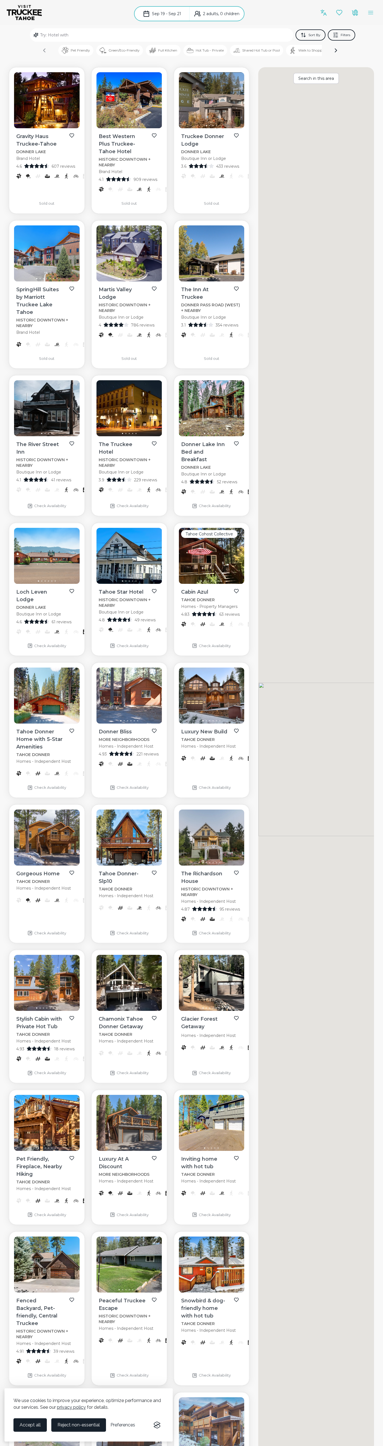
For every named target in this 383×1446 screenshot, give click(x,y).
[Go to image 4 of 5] (132, 433)
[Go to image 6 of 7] (53, 125)
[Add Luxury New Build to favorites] (236, 731)
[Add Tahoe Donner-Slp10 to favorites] (154, 873)
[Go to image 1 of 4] (206, 125)
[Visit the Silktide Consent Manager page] (157, 1425)
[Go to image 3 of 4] (213, 125)
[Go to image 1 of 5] (122, 433)
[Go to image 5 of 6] (216, 278)
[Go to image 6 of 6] (219, 278)
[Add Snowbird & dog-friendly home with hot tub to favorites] (236, 1300)
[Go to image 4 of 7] (46, 125)
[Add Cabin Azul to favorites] (236, 591)
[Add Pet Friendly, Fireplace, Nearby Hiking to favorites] (71, 1158)
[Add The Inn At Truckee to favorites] (236, 288)
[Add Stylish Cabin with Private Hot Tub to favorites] (71, 1018)
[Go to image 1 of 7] (36, 125)
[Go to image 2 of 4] (209, 125)
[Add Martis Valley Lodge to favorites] (154, 288)
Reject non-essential (78, 1425)
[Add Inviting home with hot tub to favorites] (236, 1158)
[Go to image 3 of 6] (209, 278)
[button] (336, 50)
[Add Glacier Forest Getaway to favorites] (236, 1018)
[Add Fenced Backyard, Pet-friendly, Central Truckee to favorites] (71, 1300)
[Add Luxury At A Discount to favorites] (154, 1158)
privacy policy (71, 1407)
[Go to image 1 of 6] (203, 278)
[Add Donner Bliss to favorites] (154, 731)
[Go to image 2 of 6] (206, 278)
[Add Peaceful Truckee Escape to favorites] (154, 1300)
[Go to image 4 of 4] (216, 125)
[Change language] (323, 12)
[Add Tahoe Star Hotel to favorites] (154, 591)
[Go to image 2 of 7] (40, 125)
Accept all (30, 1425)
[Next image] (70, 101)
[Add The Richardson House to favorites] (236, 873)
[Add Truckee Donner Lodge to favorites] (236, 135)
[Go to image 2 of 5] (125, 433)
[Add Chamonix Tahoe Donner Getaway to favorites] (154, 1018)
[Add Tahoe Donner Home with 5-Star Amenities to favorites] (71, 731)
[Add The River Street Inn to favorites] (71, 443)
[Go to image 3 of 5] (129, 433)
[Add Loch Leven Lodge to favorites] (71, 591)
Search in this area (316, 78)
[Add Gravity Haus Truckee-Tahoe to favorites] (71, 135)
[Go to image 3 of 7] (43, 125)
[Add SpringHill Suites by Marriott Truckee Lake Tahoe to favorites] (71, 288)
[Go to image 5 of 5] (136, 433)
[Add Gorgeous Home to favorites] (71, 873)
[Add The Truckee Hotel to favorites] (154, 443)
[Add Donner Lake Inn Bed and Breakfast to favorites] (236, 443)
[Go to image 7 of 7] (56, 125)
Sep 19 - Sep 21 (166, 13)
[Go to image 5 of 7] (50, 125)
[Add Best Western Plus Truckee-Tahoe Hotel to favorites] (154, 135)
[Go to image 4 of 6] (213, 278)
